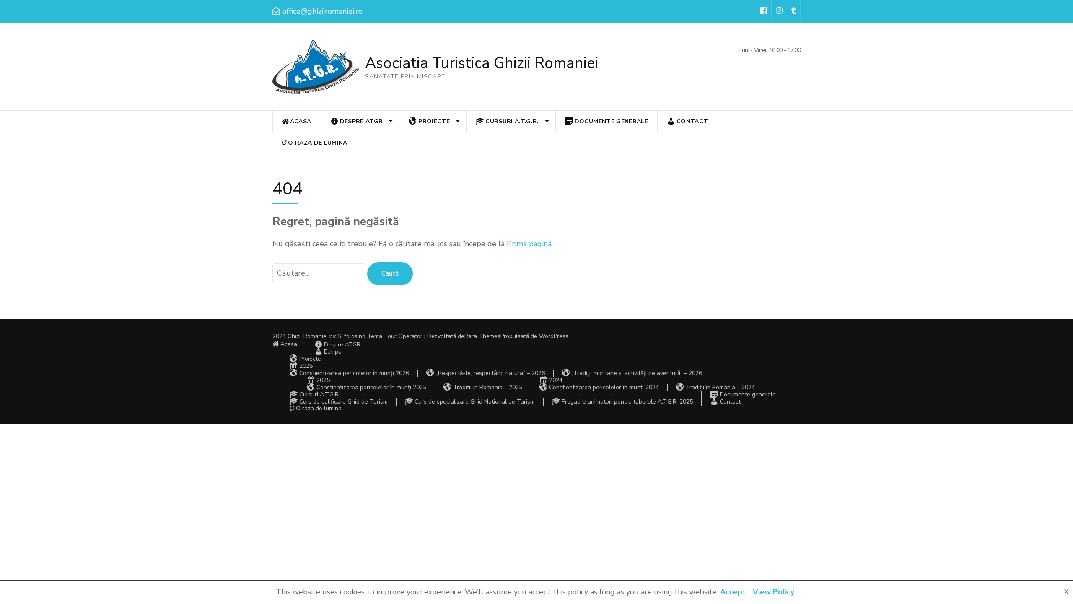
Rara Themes (482, 336)
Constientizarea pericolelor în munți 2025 (371, 387)
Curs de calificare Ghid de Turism (343, 402)
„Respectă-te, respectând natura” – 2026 (490, 373)
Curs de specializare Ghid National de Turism (475, 402)
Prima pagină (529, 244)
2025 (323, 380)
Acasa (300, 121)
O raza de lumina (317, 143)
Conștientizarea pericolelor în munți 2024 (604, 387)
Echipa (333, 352)
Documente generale (611, 121)
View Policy (773, 592)
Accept (733, 592)
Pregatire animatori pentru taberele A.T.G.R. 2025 (627, 402)
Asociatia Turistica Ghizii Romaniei (481, 63)
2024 (555, 380)
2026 (306, 366)
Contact (692, 121)
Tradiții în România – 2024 (720, 387)
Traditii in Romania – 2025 (487, 387)
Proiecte (434, 121)
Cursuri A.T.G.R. (512, 121)
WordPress (553, 336)
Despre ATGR (361, 121)
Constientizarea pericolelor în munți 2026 (354, 373)
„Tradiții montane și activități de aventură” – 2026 (637, 373)
